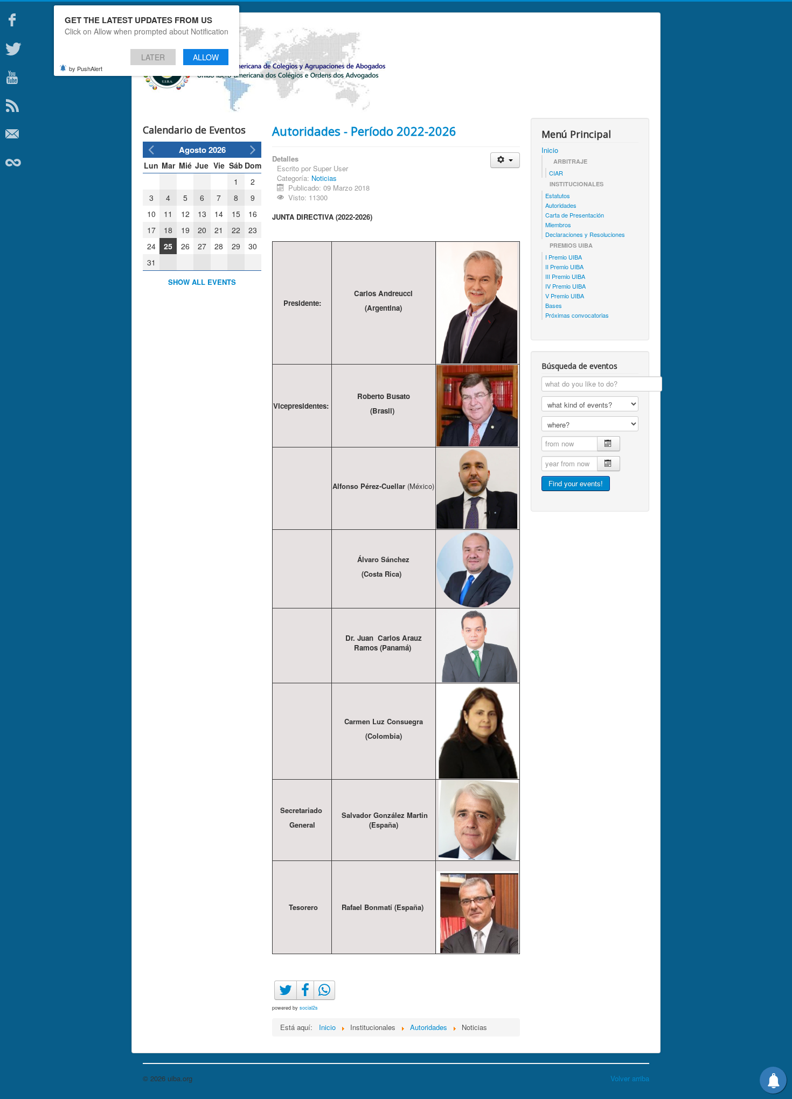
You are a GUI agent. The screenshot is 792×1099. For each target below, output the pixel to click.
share (330, 1001)
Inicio (549, 150)
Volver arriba (629, 1078)
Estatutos (557, 195)
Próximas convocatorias (577, 315)
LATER (153, 57)
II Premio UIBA (564, 266)
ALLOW (206, 57)
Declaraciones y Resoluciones (585, 234)
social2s (309, 1007)
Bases (553, 305)
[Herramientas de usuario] (505, 160)
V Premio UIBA (564, 295)
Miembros (558, 224)
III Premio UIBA (565, 276)
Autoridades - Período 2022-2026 (364, 131)
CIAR (556, 173)
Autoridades (560, 205)
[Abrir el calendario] (608, 443)
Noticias (324, 178)
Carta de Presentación (574, 215)
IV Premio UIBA (565, 286)
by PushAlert (85, 68)
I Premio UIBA (563, 257)
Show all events (202, 282)
